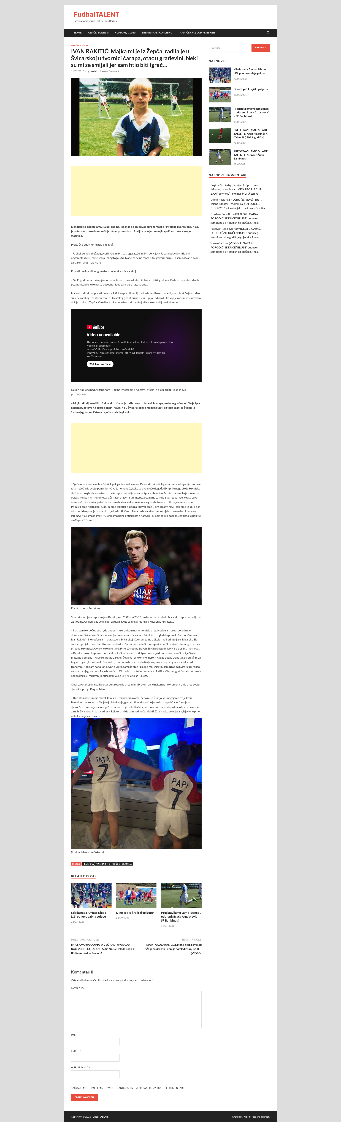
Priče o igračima (122, 864)
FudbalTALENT (96, 14)
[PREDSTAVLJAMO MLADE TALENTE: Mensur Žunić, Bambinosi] (220, 151)
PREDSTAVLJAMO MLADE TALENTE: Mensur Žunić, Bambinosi (251, 154)
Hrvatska (88, 864)
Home (78, 32)
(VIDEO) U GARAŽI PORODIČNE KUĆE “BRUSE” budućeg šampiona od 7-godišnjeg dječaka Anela (234, 218)
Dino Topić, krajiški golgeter (135, 912)
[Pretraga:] (239, 48)
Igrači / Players (98, 32)
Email (76, 1051)
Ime (74, 1034)
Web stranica (80, 1067)
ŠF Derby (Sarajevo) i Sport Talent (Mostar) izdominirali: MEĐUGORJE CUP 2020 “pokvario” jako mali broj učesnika (235, 189)
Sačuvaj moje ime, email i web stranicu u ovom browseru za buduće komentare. (128, 1088)
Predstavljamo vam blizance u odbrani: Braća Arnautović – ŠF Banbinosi (181, 916)
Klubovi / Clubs (125, 32)
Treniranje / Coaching (157, 32)
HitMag (265, 1116)
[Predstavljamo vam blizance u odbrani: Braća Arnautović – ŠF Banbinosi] (181, 896)
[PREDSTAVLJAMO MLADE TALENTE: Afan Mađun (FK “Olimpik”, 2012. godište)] (220, 130)
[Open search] (268, 33)
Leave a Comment (109, 71)
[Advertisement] (136, 191)
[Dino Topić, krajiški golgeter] (136, 896)
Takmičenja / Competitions (196, 32)
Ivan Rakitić (103, 864)
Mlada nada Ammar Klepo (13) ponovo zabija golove (88, 914)
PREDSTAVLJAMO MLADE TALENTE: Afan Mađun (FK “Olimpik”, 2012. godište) (251, 133)
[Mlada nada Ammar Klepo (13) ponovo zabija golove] (91, 896)
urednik (94, 71)
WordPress (249, 1116)
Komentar (79, 987)
